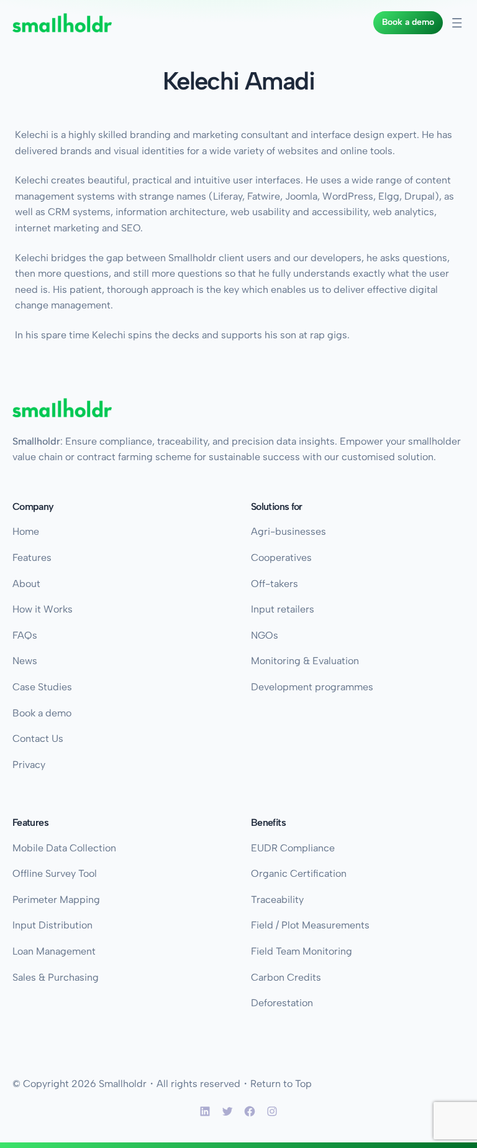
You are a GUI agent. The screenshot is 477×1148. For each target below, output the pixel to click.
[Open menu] (457, 23)
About (26, 584)
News (24, 661)
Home (25, 531)
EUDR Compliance (293, 848)
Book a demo (408, 22)
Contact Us (37, 738)
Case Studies (42, 687)
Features (32, 557)
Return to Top (281, 1084)
